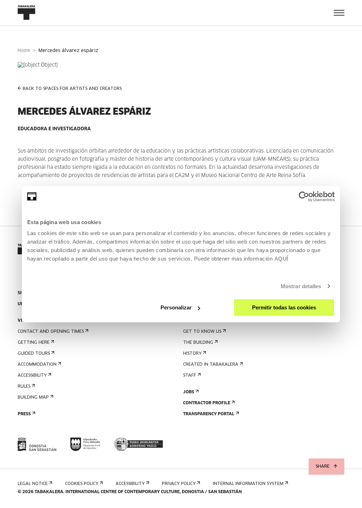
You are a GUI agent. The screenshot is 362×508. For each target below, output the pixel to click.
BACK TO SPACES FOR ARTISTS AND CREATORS (72, 89)
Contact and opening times (51, 332)
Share (322, 466)
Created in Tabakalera (210, 365)
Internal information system (248, 484)
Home (24, 50)
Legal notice (33, 484)
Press (24, 414)
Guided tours (34, 354)
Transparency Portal (208, 414)
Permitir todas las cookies (284, 307)
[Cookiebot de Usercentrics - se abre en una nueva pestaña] (304, 196)
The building (198, 343)
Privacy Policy (178, 484)
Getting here (33, 343)
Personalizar (176, 307)
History (192, 354)
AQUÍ (281, 259)
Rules (24, 386)
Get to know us (202, 332)
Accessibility (32, 375)
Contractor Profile (206, 403)
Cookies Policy (81, 484)
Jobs (188, 392)
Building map (33, 397)
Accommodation (37, 365)
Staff (189, 375)
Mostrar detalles (301, 286)
